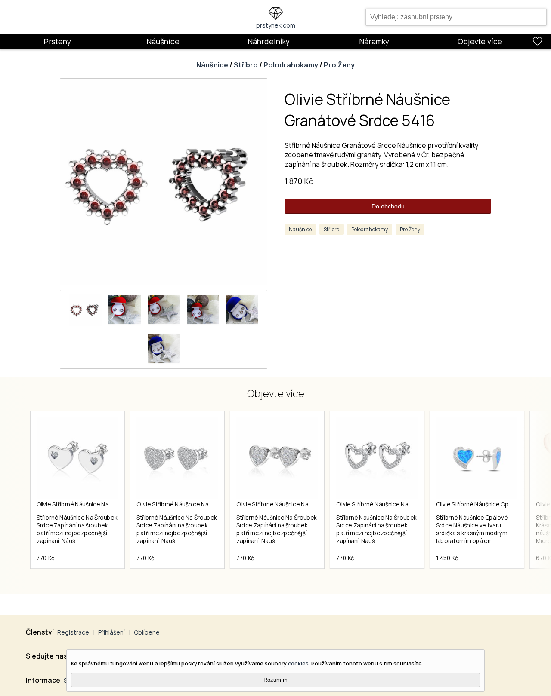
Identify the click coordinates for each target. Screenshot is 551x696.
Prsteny (57, 41)
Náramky (374, 41)
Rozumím (275, 680)
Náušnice (163, 41)
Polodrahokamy (290, 65)
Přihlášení (111, 632)
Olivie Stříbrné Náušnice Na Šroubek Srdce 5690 (400, 504)
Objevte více (480, 41)
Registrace (73, 632)
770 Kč (46, 558)
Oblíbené (147, 632)
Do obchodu (388, 206)
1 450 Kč (447, 558)
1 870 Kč (299, 181)
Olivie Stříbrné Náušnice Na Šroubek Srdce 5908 (300, 504)
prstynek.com (275, 25)
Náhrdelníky (269, 41)
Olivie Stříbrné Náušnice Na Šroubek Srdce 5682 (101, 504)
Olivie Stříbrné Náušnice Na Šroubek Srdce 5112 (199, 504)
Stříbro (246, 65)
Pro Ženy (339, 65)
